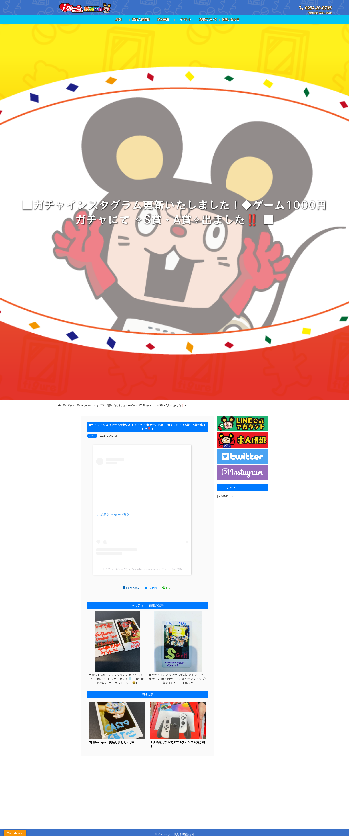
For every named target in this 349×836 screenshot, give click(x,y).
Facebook (132, 588)
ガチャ (92, 436)
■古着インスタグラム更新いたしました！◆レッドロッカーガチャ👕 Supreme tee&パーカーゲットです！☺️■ (118, 679)
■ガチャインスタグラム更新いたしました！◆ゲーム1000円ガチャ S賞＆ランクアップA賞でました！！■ (178, 678)
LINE (169, 588)
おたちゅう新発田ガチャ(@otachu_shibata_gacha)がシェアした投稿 (142, 568)
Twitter (152, 588)
